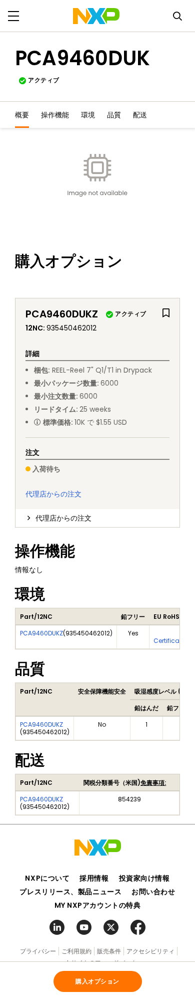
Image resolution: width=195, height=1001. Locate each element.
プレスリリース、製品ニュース (71, 892)
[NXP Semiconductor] (96, 16)
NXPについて (47, 878)
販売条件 (109, 951)
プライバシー (38, 951)
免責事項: (153, 782)
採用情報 (94, 878)
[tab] (98, 518)
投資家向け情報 (144, 878)
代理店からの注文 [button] (64, 518)
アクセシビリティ (150, 951)
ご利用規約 (77, 951)
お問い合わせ (153, 892)
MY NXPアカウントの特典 (97, 905)
